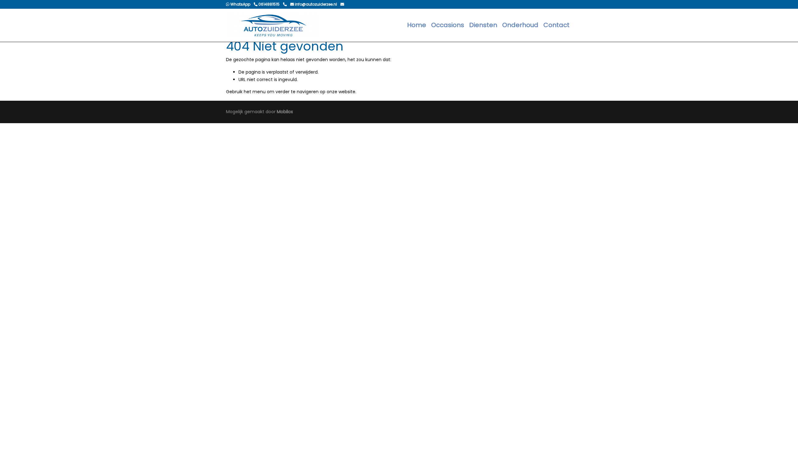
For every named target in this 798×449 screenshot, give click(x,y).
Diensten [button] (483, 25)
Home (416, 25)
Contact (556, 25)
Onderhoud (520, 25)
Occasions (447, 25)
